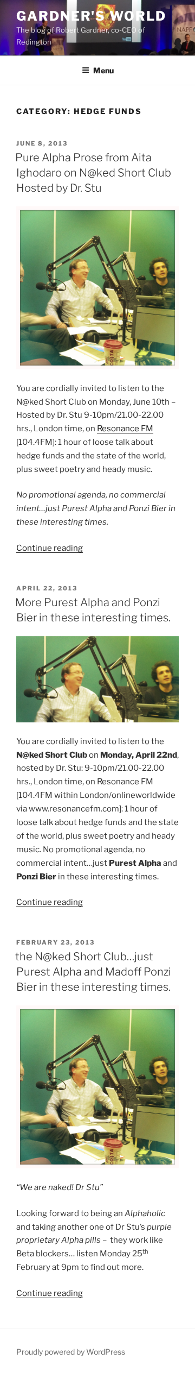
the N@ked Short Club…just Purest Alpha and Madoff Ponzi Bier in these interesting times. (93, 971)
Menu (103, 70)
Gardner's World (91, 16)
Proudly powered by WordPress (70, 1351)
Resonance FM (125, 428)
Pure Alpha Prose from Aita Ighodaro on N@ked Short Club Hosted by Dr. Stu (93, 172)
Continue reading (49, 548)
